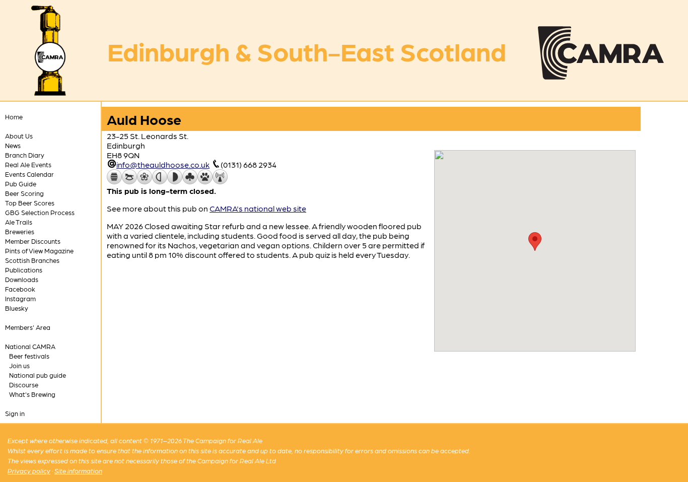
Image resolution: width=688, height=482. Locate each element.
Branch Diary (24, 155)
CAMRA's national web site (258, 208)
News (13, 145)
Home (14, 116)
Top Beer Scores (29, 202)
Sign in (15, 413)
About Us (19, 136)
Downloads (21, 279)
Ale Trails (18, 222)
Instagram (20, 298)
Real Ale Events (28, 164)
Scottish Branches (32, 260)
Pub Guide (20, 183)
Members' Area (27, 327)
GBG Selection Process (40, 212)
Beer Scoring (24, 193)
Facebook (20, 289)
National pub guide (37, 375)
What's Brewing (32, 394)
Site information (78, 470)
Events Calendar (29, 174)
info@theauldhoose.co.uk (163, 164)
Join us (19, 365)
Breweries (19, 231)
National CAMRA (30, 346)
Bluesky (16, 308)
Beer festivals (29, 356)
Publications (23, 269)
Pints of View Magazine (39, 250)
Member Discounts (32, 241)
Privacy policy (29, 470)
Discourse (23, 384)
